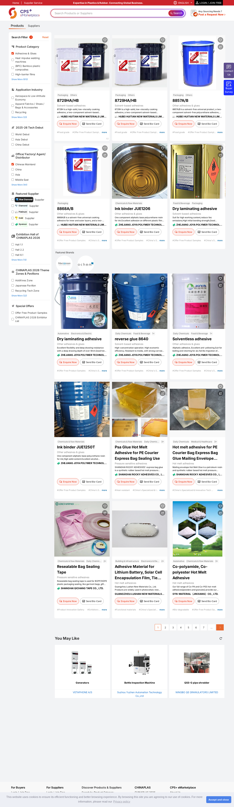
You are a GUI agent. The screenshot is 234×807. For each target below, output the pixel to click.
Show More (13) (19, 259)
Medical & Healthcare (201, 441)
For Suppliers (55, 787)
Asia (17, 174)
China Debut (22, 144)
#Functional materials (125, 609)
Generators (82, 682)
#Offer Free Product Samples (86, 132)
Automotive (63, 333)
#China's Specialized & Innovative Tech (152, 490)
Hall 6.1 (19, 254)
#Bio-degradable (181, 609)
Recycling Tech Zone (27, 290)
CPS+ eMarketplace (183, 787)
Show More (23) (19, 117)
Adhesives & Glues (25, 53)
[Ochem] (86, 264)
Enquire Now (70, 123)
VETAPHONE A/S (82, 692)
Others (73, 95)
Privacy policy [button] (121, 801)
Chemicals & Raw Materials (128, 203)
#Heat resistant (122, 490)
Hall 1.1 (19, 244)
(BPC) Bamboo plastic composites (27, 67)
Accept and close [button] (218, 799)
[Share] (105, 47)
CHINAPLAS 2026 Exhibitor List (31, 319)
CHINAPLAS (143, 787)
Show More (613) (19, 79)
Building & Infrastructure (127, 561)
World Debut (22, 134)
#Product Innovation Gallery (71, 609)
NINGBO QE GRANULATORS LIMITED (197, 692)
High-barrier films (25, 74)
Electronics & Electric (81, 333)
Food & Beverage (181, 203)
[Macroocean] (64, 264)
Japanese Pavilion (25, 285)
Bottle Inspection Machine (139, 682)
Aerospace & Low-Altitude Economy (30, 97)
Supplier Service (33, 2)
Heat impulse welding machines (27, 60)
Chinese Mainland (25, 164)
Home (16, 2)
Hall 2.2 (19, 249)
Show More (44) (19, 184)
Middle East (22, 179)
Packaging (63, 95)
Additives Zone (24, 280)
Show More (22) (19, 295)
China (18, 169)
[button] (138, 196)
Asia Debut (21, 139)
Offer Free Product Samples (31, 312)
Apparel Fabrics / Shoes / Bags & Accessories (29, 105)
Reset (45, 37)
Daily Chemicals (123, 333)
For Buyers (18, 787)
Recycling (20, 112)
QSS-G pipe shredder (196, 682)
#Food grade (63, 132)
